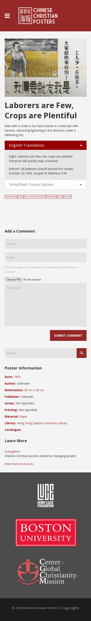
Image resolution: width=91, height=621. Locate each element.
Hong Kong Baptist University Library (42, 423)
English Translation (26, 145)
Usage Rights (70, 608)
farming (51, 196)
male (59, 196)
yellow (67, 196)
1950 (20, 196)
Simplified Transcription (31, 184)
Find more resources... (20, 464)
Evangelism (11, 196)
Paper (23, 416)
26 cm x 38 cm (34, 390)
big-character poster (34, 196)
